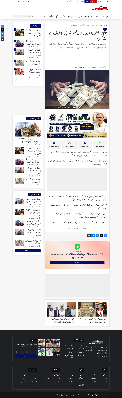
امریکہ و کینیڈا (47, 375)
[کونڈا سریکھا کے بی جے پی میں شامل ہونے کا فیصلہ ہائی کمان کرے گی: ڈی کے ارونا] (19, 71)
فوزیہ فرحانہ (99, 68)
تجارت (35, 378)
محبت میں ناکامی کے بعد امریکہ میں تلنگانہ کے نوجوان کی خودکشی (33, 180)
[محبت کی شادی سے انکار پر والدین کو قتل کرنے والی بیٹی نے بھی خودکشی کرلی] (19, 43)
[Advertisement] (77, 58)
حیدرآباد (102, 16)
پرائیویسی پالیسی (73, 395)
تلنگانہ (97, 25)
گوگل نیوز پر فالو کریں (80, 355)
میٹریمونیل (87, 1)
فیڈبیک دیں (61, 395)
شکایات (56, 395)
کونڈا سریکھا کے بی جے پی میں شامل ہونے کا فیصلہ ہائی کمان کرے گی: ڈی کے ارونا (33, 72)
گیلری (24, 385)
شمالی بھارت (81, 385)
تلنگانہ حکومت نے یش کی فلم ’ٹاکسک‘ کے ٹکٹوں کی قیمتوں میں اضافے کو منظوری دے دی (33, 33)
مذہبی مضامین (70, 16)
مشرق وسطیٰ (57, 382)
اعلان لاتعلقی (80, 395)
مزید (44, 16)
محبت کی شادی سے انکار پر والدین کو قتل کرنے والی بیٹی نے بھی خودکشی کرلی (33, 161)
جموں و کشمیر (81, 378)
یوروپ (47, 382)
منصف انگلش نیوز (80, 349)
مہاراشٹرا (94, 382)
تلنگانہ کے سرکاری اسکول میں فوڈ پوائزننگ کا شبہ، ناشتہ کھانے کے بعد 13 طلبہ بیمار (34, 53)
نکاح (36, 385)
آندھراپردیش (93, 378)
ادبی (25, 375)
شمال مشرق (70, 382)
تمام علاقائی (105, 375)
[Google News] (73, 228)
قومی (92, 16)
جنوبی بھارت (70, 378)
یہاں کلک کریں (77, 263)
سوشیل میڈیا (62, 16)
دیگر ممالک (47, 378)
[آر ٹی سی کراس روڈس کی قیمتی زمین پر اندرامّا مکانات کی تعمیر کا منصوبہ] (49, 354)
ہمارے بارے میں (69, 345)
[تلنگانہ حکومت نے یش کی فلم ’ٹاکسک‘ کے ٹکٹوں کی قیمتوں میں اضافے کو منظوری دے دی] (19, 32)
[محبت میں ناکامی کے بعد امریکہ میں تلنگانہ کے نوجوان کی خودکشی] (19, 63)
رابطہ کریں (82, 1)
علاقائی (96, 16)
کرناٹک (106, 382)
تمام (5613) (27, 251)
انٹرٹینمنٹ (51, 16)
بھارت (71, 375)
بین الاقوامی (86, 16)
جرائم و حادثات (78, 16)
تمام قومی (82, 375)
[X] (104, 357)
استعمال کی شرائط (70, 1)
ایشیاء (59, 378)
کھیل (57, 16)
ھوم (107, 16)
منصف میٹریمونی (70, 349)
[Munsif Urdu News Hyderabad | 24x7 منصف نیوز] (101, 8)
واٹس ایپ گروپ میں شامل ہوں (68, 356)
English (94, 1)
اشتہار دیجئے (76, 1)
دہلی (83, 382)
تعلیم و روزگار (23, 378)
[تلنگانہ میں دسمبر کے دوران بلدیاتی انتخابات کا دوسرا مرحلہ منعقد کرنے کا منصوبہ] (49, 350)
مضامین (35, 375)
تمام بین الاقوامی (57, 375)
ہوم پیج (82, 345)
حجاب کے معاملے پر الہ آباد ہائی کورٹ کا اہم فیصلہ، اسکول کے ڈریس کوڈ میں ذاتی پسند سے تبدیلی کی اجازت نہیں (33, 202)
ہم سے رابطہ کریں (80, 352)
